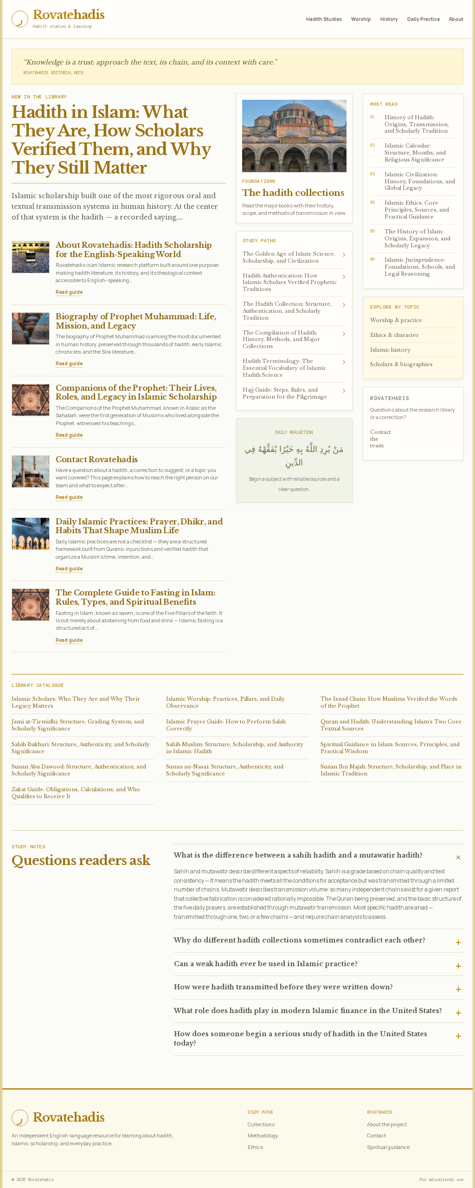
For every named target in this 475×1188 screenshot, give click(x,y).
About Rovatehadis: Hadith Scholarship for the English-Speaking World (134, 249)
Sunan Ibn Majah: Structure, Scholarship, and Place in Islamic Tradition (391, 770)
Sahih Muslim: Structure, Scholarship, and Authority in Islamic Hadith (234, 748)
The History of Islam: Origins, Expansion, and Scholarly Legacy (410, 238)
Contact (376, 1135)
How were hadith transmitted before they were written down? (283, 987)
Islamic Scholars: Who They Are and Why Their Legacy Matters (76, 702)
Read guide (69, 292)
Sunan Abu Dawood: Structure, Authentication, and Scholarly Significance (79, 770)
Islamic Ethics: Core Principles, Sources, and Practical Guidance (409, 210)
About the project (387, 1124)
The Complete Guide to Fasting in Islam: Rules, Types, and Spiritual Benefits (136, 597)
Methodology (263, 1135)
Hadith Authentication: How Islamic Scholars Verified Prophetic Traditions (295, 282)
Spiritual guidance (388, 1146)
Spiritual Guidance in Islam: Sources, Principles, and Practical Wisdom (390, 748)
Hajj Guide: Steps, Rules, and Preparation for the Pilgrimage (295, 392)
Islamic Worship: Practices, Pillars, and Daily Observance (225, 702)
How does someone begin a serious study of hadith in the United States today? (300, 1038)
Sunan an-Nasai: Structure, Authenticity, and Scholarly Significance (224, 770)
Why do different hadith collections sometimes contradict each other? (299, 940)
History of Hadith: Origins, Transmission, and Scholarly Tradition (409, 124)
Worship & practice (396, 320)
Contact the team (380, 439)
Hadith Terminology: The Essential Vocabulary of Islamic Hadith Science (295, 367)
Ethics (255, 1146)
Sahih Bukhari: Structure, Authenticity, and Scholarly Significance (81, 748)
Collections (261, 1124)
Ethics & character (394, 335)
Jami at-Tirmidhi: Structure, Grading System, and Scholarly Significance (78, 725)
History (389, 19)
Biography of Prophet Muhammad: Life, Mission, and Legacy (136, 321)
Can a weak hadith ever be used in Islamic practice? (266, 964)
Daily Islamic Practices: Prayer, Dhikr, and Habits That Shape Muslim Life (139, 526)
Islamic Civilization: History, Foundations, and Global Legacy (412, 181)
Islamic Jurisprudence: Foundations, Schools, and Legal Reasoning (412, 267)
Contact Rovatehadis (97, 459)
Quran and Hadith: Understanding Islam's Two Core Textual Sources (391, 725)
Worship (361, 19)
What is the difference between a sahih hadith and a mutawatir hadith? (298, 855)
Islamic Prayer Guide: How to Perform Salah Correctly (226, 725)
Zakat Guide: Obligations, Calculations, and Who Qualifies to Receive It (76, 793)
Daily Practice (423, 19)
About (456, 19)
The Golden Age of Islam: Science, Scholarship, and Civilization (295, 256)
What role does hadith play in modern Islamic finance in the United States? (308, 1011)
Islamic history (390, 350)
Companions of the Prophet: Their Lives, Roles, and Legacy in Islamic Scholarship (136, 392)
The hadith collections (293, 192)
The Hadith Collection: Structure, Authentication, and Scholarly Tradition (295, 310)
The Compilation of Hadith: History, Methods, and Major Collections (295, 339)
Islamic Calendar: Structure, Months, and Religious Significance (408, 152)
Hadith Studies (324, 19)
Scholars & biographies (401, 364)
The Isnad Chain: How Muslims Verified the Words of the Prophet (389, 702)
